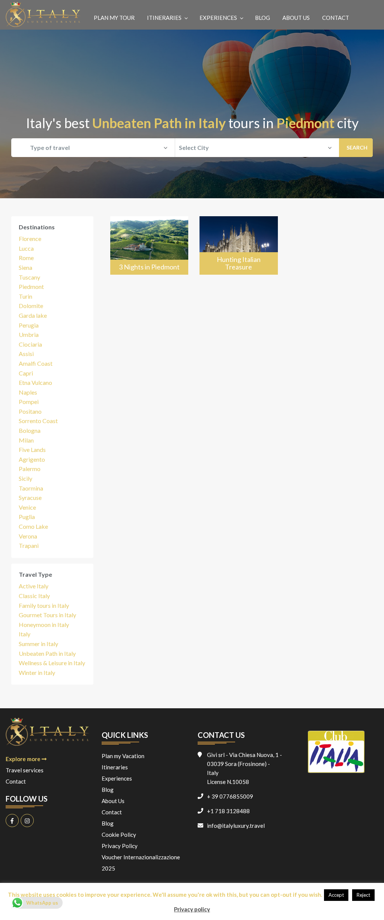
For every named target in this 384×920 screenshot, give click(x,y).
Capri (26, 373)
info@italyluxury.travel (236, 825)
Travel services (25, 770)
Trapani (29, 545)
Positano (30, 411)
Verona (28, 536)
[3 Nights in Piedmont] (149, 245)
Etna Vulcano (35, 382)
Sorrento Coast (38, 420)
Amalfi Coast (35, 363)
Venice (27, 507)
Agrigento (32, 459)
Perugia (29, 325)
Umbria (29, 334)
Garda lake (33, 315)
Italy (24, 633)
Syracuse (30, 497)
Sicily (25, 478)
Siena (25, 267)
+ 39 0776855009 (230, 796)
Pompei (29, 401)
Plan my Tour (114, 17)
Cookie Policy (119, 834)
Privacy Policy (120, 845)
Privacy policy (192, 909)
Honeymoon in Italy (44, 624)
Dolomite (31, 305)
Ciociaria (30, 344)
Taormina (31, 488)
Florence (30, 238)
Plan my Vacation (123, 755)
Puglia (27, 516)
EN (368, 15)
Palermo (29, 468)
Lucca (26, 248)
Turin (25, 296)
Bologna (29, 430)
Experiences (218, 17)
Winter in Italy (37, 672)
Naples (28, 392)
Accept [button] (336, 895)
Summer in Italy (38, 643)
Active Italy (33, 585)
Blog (262, 17)
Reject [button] (363, 895)
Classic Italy (34, 595)
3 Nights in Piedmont (149, 267)
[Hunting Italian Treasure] (239, 245)
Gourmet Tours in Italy (47, 614)
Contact (335, 17)
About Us (296, 17)
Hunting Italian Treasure (239, 263)
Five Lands (32, 449)
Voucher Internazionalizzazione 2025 (141, 863)
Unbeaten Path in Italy (47, 653)
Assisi (26, 353)
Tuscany (29, 277)
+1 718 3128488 (228, 811)
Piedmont (31, 286)
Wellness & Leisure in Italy (52, 662)
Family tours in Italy (44, 605)
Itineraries (164, 17)
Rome (26, 257)
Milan (26, 440)
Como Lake (33, 526)
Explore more (24, 758)
